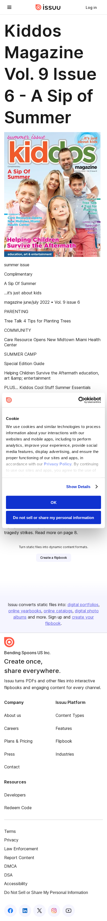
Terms (10, 831)
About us (12, 715)
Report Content (19, 857)
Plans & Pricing (18, 741)
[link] (91, 7)
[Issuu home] (48, 7)
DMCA (10, 866)
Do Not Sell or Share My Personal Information (46, 892)
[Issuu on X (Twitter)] (39, 910)
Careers (11, 728)
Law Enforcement (21, 848)
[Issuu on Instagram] (54, 910)
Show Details (78, 486)
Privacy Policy (57, 464)
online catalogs (58, 610)
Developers (15, 794)
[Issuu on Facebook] (10, 910)
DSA (8, 875)
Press (9, 754)
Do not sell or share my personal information (53, 517)
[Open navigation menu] (9, 7)
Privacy (11, 839)
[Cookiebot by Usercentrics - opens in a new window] (78, 400)
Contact (12, 766)
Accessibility (16, 883)
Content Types (70, 715)
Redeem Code (18, 807)
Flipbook (64, 741)
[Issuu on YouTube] (68, 910)
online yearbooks (24, 610)
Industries (65, 754)
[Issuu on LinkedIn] (25, 910)
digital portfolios (83, 604)
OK (54, 502)
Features (64, 728)
